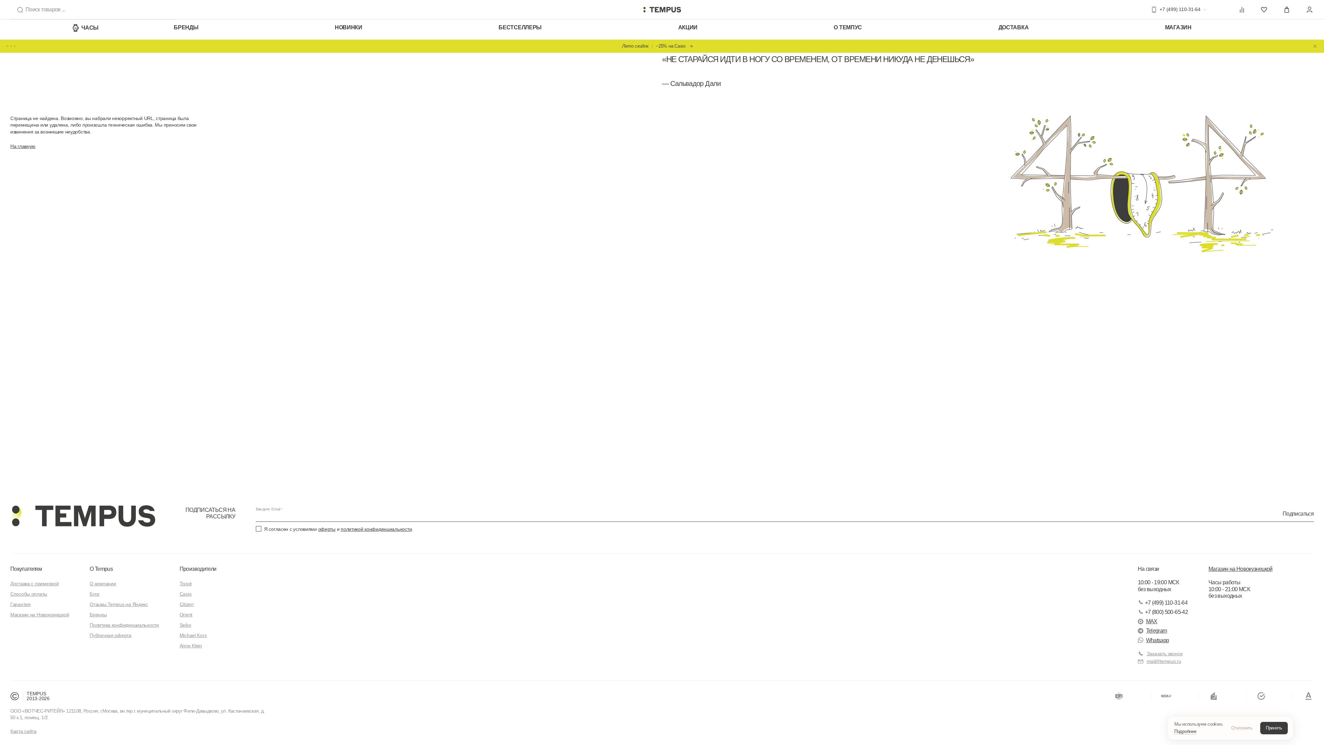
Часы (90, 28)
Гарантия (20, 604)
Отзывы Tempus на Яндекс (119, 604)
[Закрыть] (1315, 46)
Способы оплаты (28, 594)
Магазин (1178, 27)
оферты (326, 529)
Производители (198, 569)
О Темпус (848, 27)
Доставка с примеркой (34, 583)
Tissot (186, 583)
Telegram (1156, 631)
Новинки (348, 27)
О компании (103, 583)
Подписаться (1298, 513)
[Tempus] (82, 516)
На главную (23, 146)
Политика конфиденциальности (124, 625)
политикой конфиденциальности (376, 529)
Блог (95, 594)
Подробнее (1185, 731)
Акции (688, 27)
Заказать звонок (1165, 653)
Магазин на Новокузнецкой (39, 614)
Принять (1274, 728)
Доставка (1014, 27)
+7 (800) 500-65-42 (1166, 612)
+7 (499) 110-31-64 (1166, 603)
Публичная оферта (110, 635)
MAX (1151, 621)
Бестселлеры (520, 27)
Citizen (187, 604)
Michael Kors (193, 635)
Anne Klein (191, 645)
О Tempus (101, 569)
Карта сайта (23, 731)
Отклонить (1242, 728)
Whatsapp (1157, 640)
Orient (186, 614)
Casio (186, 594)
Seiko (185, 625)
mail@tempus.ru (1164, 661)
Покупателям (26, 569)
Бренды (186, 27)
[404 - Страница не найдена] (662, 9)
